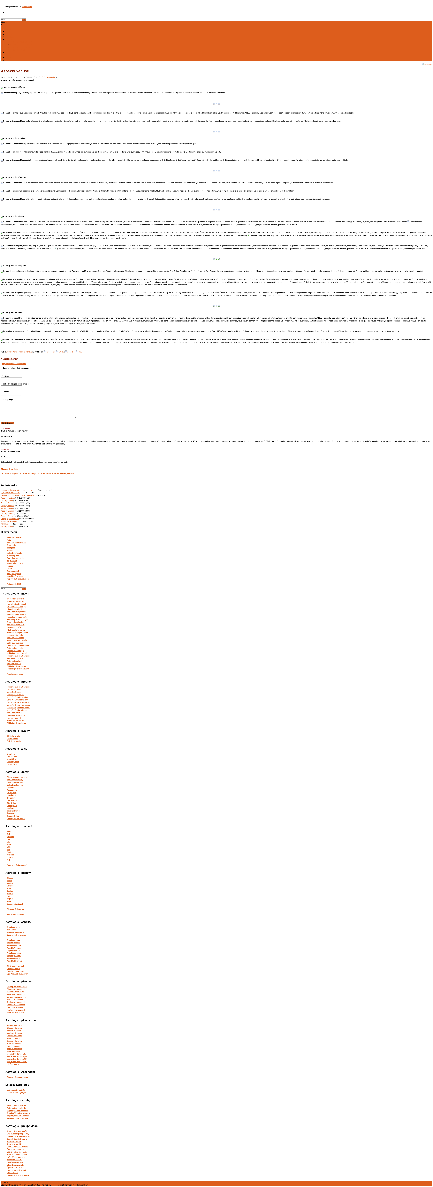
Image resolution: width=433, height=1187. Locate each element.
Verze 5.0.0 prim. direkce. (17, 710)
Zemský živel (12, 764)
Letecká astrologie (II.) (16, 1093)
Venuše (10, 886)
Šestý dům (11, 813)
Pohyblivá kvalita (14, 741)
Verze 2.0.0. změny (15, 689)
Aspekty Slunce (7, 516)
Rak (8, 839)
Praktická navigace (15, 563)
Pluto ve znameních (15, 1013)
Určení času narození (16, 1157)
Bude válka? (12, 1173)
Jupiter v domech (14, 1041)
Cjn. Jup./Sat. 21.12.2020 (17, 974)
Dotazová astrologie (15, 651)
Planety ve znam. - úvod (17, 987)
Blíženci (10, 837)
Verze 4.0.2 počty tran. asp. (18, 705)
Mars (9, 888)
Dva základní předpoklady (18, 1134)
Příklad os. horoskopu (16, 666)
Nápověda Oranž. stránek (18, 579)
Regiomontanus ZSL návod (18, 656)
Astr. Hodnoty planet (15, 914)
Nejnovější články (14, 537)
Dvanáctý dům (13, 816)
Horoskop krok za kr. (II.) (17, 620)
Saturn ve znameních (16, 1005)
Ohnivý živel (12, 757)
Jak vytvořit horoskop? (17, 614)
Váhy (9, 847)
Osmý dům (11, 795)
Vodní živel (11, 759)
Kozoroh (10, 855)
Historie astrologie (15, 609)
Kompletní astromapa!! (16, 604)
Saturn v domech (14, 1044)
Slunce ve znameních (16, 989)
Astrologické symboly (16, 612)
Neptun (10, 899)
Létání (9, 568)
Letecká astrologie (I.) (16, 1090)
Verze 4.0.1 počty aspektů (18, 702)
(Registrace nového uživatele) (13, 363)
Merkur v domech (14, 1033)
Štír (8, 850)
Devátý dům (12, 800)
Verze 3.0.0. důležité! (15, 695)
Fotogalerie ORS (14, 584)
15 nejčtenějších (14, 574)
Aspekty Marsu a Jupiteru (18, 1116)
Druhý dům (11, 793)
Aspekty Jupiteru (7, 505)
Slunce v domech (14, 1028)
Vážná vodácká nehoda (17, 1152)
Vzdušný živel (13, 762)
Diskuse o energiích (10, 473)
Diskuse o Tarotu (44, 473)
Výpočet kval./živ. (14, 627)
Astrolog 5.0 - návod (15, 638)
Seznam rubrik (13, 571)
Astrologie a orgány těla (17, 640)
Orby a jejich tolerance (10, 518)
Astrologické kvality (15, 622)
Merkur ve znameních (16, 994)
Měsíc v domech (14, 1031)
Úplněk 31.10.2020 (14, 1168)
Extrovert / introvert (15, 782)
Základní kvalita (13, 736)
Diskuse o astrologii (28, 473)
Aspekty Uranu (7, 500)
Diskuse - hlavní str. (9, 469)
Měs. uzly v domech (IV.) (17, 1062)
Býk (8, 834)
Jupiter (10, 891)
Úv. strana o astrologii (16, 607)
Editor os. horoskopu (16, 601)
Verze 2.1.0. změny (15, 692)
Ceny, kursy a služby (16, 558)
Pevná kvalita (12, 739)
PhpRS (55, 1185)
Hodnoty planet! (14, 664)
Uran (9, 896)
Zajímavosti (12, 561)
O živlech (11, 754)
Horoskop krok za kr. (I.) (17, 617)
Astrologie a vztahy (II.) (16, 1108)
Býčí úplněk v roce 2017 (10, 492)
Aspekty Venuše (14, 948)
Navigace (11, 548)
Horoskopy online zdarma (18, 669)
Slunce (10, 878)
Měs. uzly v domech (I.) (16, 1054)
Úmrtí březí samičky (15, 1149)
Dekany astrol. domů (16, 819)
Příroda (10, 566)
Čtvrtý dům (11, 803)
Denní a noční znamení (16, 865)
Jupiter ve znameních (16, 1002)
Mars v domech (13, 1038)
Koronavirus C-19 (14, 1160)
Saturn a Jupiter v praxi (17, 1155)
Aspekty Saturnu (7, 503)
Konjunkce (5, 523)
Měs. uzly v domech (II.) (17, 1056)
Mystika (10, 550)
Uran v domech (13, 1046)
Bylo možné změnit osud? (18, 1175)
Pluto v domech (13, 1051)
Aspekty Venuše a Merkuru (18, 1113)
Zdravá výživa (13, 556)
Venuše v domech (14, 1036)
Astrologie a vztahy (15, 648)
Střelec (10, 852)
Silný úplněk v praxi (15, 966)
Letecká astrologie (15, 635)
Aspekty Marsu (7, 508)
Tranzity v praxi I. (14, 1142)
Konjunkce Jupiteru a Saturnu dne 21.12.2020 (19, 490)
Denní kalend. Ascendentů (18, 645)
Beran (9, 831)
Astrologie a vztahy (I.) (16, 1105)
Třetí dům (11, 798)
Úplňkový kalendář (15, 643)
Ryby (9, 860)
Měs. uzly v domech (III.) (17, 1059)
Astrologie (11, 545)
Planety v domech (14, 1025)
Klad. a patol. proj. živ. (16, 630)
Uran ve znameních (15, 1007)
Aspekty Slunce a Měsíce (17, 1111)
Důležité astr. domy (15, 785)
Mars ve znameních (15, 1000)
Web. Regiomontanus (16, 599)
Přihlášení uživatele (15, 576)
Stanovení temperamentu (17, 633)
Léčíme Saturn (13, 1064)
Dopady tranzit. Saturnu (17, 1139)
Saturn (10, 894)
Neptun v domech (14, 1049)
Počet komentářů (48, 77)
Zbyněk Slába (11, 351)
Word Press (92, 1185)
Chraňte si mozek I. (15, 1162)
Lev (8, 842)
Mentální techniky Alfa (16, 543)
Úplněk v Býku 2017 (15, 971)
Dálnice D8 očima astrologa (18, 1136)
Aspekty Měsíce (7, 513)
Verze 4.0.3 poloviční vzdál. (18, 708)
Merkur (10, 883)
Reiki (9, 540)
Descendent (12, 790)
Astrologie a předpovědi (17, 1131)
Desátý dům (12, 806)
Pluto (9, 901)
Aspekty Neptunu (8, 498)
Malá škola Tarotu (14, 553)
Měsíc (9, 881)
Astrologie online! (14, 661)
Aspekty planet (7, 526)
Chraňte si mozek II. (15, 1165)
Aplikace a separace (9, 521)
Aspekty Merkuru (7, 511)
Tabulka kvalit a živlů (15, 625)
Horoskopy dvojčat (15, 658)
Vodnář (10, 857)
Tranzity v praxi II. (14, 1144)
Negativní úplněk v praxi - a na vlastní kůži (18, 495)
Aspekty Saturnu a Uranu (17, 1118)
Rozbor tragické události (17, 1147)
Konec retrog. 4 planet (16, 1170)
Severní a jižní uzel (15, 904)
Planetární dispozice (15, 909)
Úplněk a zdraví (13, 969)
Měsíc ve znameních (15, 992)
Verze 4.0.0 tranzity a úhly (17, 700)
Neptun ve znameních (16, 1010)
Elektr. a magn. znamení (17, 777)
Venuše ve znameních (16, 997)
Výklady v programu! (16, 715)
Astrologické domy (15, 780)
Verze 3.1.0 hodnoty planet (18, 697)
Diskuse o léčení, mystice (63, 473)
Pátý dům (11, 808)
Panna (9, 844)
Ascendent (11, 788)
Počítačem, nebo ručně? (17, 653)
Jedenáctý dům (13, 811)
